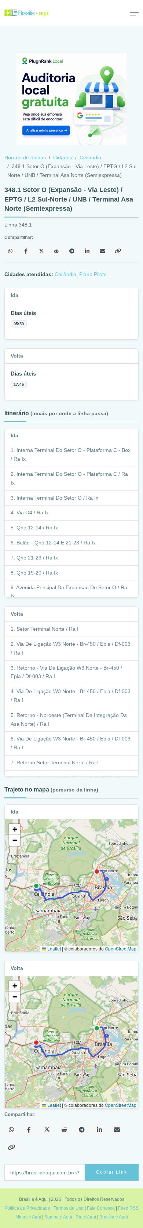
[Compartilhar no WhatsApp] (10, 251)
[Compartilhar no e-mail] (103, 251)
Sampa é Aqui (58, 1217)
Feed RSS (128, 1208)
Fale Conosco (101, 1208)
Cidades (62, 157)
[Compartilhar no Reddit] (57, 251)
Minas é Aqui (28, 1217)
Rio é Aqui (86, 1217)
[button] (14, 829)
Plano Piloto (93, 274)
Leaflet (53, 948)
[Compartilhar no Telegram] (72, 251)
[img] (71, 885)
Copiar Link (111, 1172)
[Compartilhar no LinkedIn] (87, 251)
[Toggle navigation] (134, 12)
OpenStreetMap (120, 948)
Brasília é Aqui (113, 1217)
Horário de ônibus (25, 157)
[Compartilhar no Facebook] (26, 251)
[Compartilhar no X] (41, 251)
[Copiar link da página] (118, 251)
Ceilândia (90, 157)
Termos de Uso (69, 1208)
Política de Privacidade (27, 1208)
